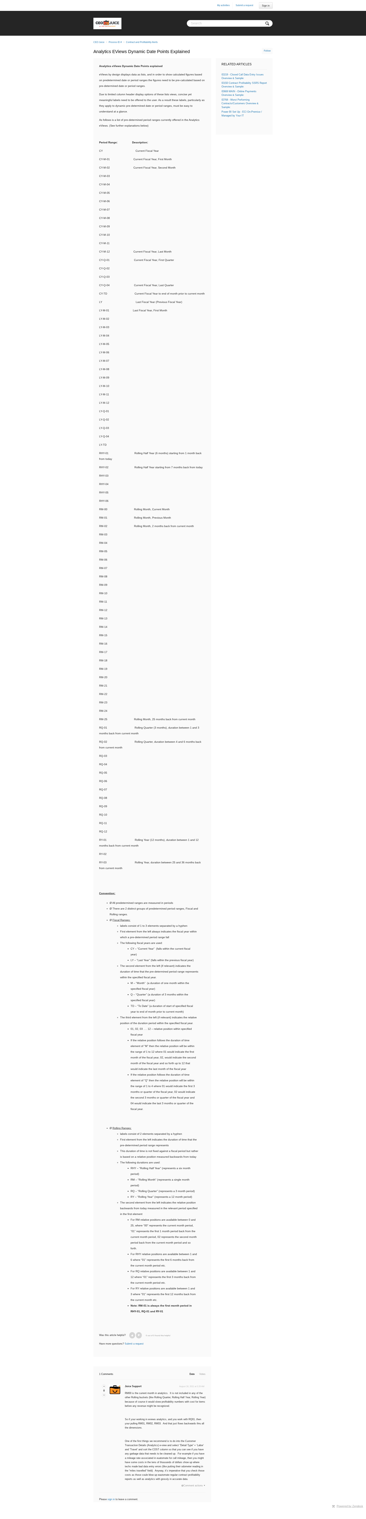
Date (192, 1374)
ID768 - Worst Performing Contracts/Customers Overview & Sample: (240, 103)
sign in (111, 1499)
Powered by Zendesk (350, 1506)
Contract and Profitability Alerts (142, 42)
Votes (202, 1374)
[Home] (107, 23)
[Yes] (132, 1335)
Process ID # (115, 42)
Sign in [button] (266, 5)
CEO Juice (98, 42)
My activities (223, 5)
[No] (139, 1335)
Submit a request (244, 5)
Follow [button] (267, 50)
